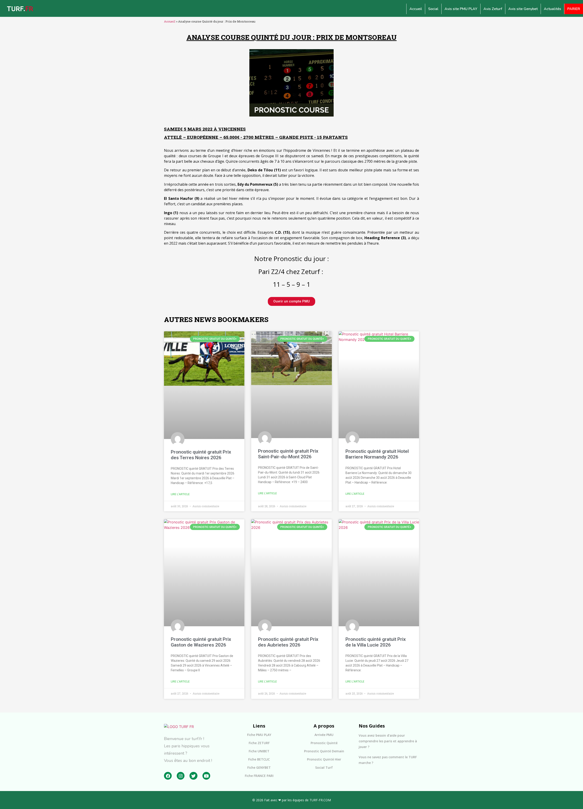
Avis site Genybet (523, 8)
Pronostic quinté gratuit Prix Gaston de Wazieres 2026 (201, 642)
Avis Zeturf (492, 8)
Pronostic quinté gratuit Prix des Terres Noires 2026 (201, 454)
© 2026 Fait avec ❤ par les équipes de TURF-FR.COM (291, 800)
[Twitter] (193, 776)
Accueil (415, 8)
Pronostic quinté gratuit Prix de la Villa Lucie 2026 (375, 642)
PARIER (573, 8)
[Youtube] (206, 776)
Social (433, 8)
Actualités (552, 8)
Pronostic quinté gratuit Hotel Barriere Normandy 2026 (377, 454)
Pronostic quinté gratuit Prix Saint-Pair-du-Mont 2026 (288, 453)
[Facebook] (168, 776)
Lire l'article (180, 494)
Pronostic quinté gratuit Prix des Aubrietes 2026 (288, 642)
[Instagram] (180, 776)
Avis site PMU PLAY (461, 8)
